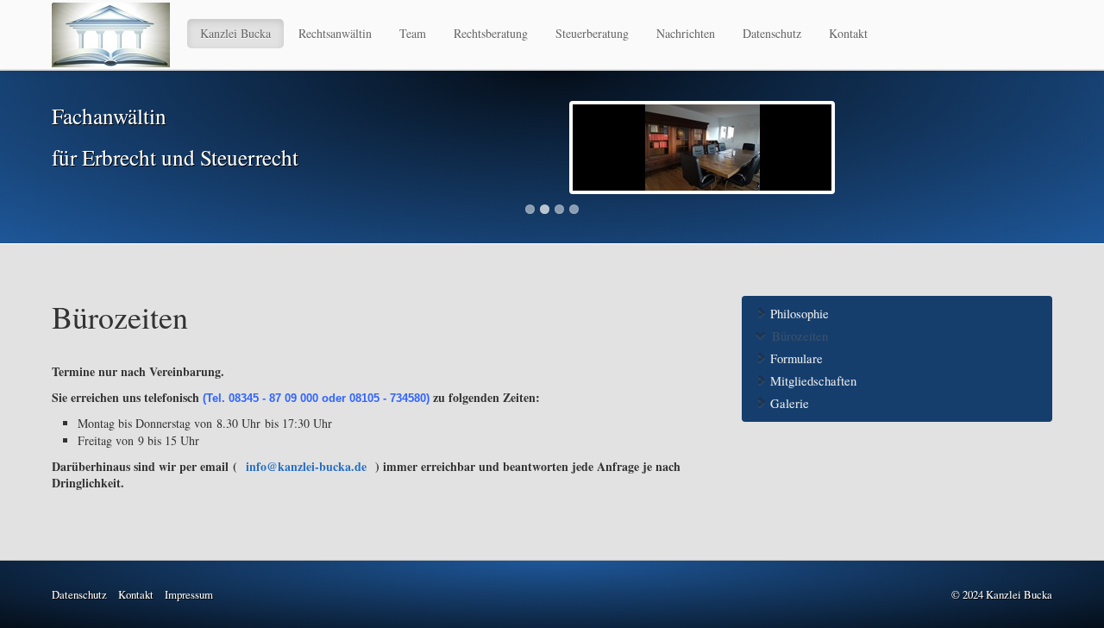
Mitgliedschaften (811, 381)
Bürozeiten (798, 336)
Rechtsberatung (491, 33)
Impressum (189, 594)
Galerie (788, 403)
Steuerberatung (592, 33)
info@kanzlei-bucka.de (308, 466)
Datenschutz (772, 33)
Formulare (795, 358)
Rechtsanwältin (335, 33)
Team (412, 33)
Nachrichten (685, 33)
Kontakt (848, 33)
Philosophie (798, 313)
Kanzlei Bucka (235, 33)
